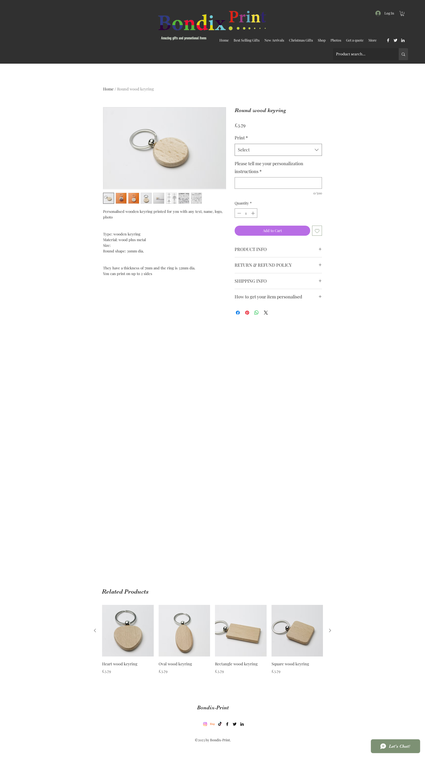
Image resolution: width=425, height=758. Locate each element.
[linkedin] (402, 40)
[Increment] (253, 213)
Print (241, 138)
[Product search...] (403, 54)
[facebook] (388, 40)
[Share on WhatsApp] (256, 313)
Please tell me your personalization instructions (269, 167)
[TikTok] (219, 724)
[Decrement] (238, 213)
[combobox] (278, 150)
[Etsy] (212, 724)
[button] (402, 13)
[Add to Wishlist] (317, 231)
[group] (212, 646)
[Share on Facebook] (238, 313)
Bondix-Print (213, 707)
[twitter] (395, 40)
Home (108, 88)
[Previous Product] (95, 630)
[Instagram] (205, 724)
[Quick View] (128, 630)
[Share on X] (266, 313)
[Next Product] (330, 630)
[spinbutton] (246, 213)
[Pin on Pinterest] (247, 313)
